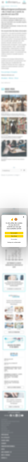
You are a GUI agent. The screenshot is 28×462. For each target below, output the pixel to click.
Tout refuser (14, 236)
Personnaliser (14, 239)
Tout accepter (14, 233)
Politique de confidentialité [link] (14, 242)
